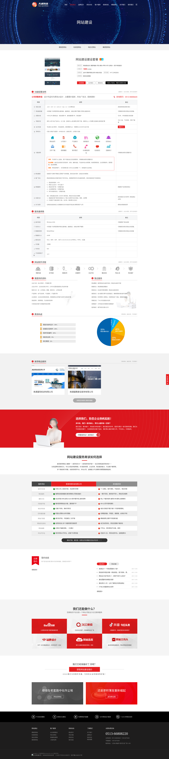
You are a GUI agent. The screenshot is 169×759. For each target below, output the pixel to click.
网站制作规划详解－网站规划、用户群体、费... (113, 572)
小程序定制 (53, 740)
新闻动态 (106, 5)
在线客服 (81, 83)
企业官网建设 (54, 732)
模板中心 (121, 127)
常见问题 (113, 564)
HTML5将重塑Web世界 (106, 587)
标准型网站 (77, 47)
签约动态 (45, 557)
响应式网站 (92, 47)
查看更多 (34, 570)
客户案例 (97, 5)
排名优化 (89, 5)
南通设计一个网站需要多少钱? (108, 569)
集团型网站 (106, 47)
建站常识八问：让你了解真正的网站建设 (111, 583)
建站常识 (101, 564)
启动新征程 (112, 696)
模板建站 (114, 5)
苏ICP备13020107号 (76, 755)
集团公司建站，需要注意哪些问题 (116, 83)
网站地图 (89, 739)
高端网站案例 (54, 737)
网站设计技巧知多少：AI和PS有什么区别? (112, 576)
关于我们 (122, 5)
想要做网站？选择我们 (86, 435)
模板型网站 (62, 47)
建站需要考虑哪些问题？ (106, 580)
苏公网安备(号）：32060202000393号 (43, 755)
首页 (66, 5)
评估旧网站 (57, 696)
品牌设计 (81, 5)
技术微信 (90, 83)
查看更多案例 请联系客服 (84, 400)
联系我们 (131, 5)
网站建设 (73, 5)
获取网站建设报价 (84, 669)
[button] (50, 83)
